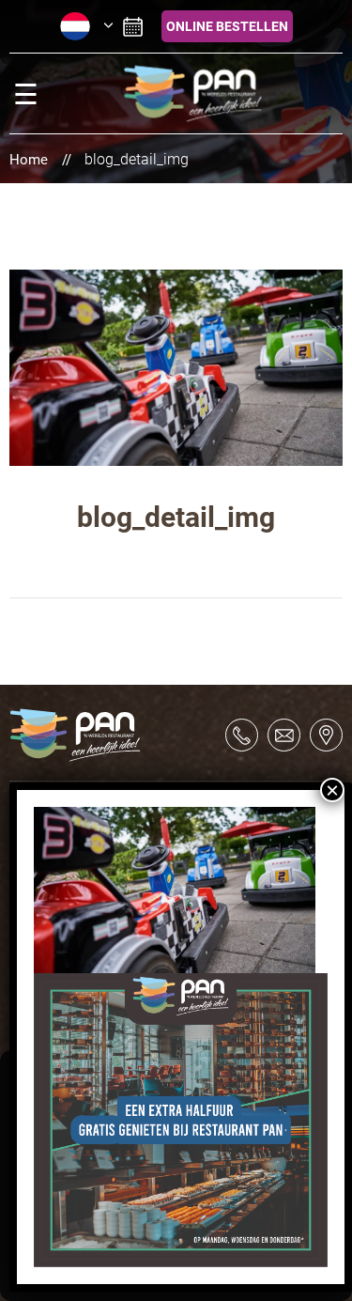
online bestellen (227, 26)
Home (28, 159)
